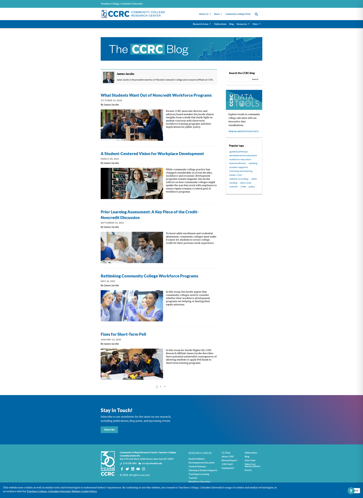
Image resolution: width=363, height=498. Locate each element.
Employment (228, 468)
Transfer (193, 478)
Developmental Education (202, 462)
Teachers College (167, 452)
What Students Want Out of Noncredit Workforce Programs (156, 95)
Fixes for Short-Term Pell (123, 334)
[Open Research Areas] (210, 24)
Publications (251, 452)
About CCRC (228, 456)
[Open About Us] (210, 14)
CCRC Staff (227, 464)
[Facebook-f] (122, 469)
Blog (247, 456)
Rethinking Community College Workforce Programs (149, 275)
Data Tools (250, 460)
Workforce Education (199, 481)
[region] (181, 490)
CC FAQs (226, 452)
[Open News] (221, 14)
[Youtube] (138, 469)
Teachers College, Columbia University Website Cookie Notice (62, 491)
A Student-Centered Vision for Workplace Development (152, 153)
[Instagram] (143, 469)
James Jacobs (111, 104)
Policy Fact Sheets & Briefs (252, 465)
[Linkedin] (132, 469)
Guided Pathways (197, 466)
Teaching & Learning (199, 474)
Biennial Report (229, 460)
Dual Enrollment (197, 458)
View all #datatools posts (243, 131)
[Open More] (260, 24)
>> (164, 386)
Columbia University (130, 455)
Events (248, 470)
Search (255, 79)
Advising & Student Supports (203, 470)
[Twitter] (127, 469)
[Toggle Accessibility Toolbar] (351, 491)
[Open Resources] (249, 24)
